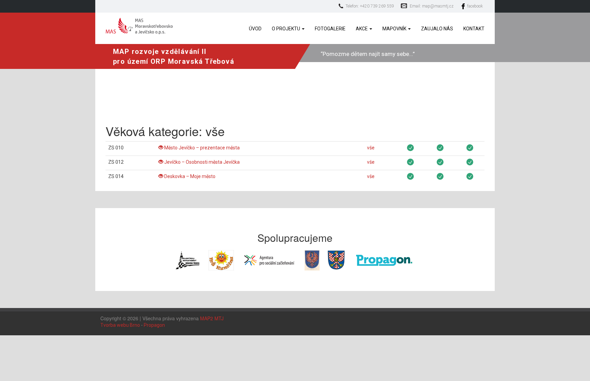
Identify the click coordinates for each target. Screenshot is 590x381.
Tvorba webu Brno (120, 325)
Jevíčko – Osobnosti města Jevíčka (201, 162)
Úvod (255, 28)
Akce (362, 28)
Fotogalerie (330, 28)
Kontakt (473, 28)
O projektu (286, 28)
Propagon (154, 325)
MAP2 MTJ (212, 318)
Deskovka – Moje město (189, 176)
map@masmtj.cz (437, 6)
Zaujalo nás (437, 28)
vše (371, 147)
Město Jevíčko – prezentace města (201, 147)
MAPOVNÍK (394, 28)
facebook (475, 6)
